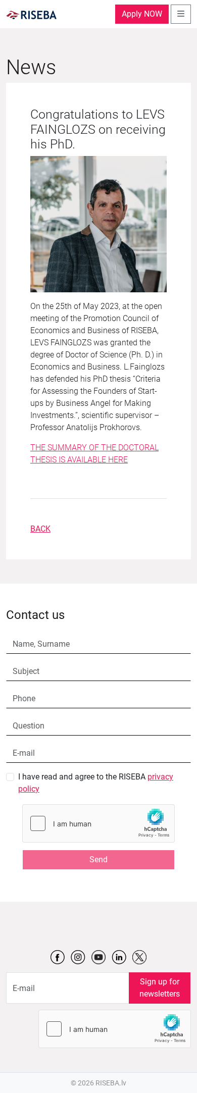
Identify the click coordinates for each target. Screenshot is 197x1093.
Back (40, 529)
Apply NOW (142, 14)
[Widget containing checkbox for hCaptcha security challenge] (98, 823)
